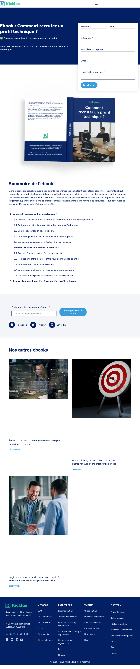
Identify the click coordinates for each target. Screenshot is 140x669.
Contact (41, 628)
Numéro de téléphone (92, 72)
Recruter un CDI (65, 611)
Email (84, 61)
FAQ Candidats (44, 622)
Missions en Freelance (94, 616)
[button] (96, 4)
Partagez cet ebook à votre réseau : (30, 307)
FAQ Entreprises (44, 616)
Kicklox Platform (117, 612)
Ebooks (61, 655)
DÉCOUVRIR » (14, 449)
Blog (60, 649)
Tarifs (113, 641)
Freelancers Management (122, 635)
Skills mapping (117, 618)
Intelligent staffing (118, 624)
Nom (112, 26)
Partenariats (43, 634)
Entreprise (86, 38)
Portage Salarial (91, 628)
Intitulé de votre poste (92, 49)
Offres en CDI (90, 611)
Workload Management (121, 630)
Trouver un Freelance (67, 616)
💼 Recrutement (45, 640)
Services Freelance (92, 622)
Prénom (85, 26)
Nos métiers (89, 634)
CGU (39, 611)
